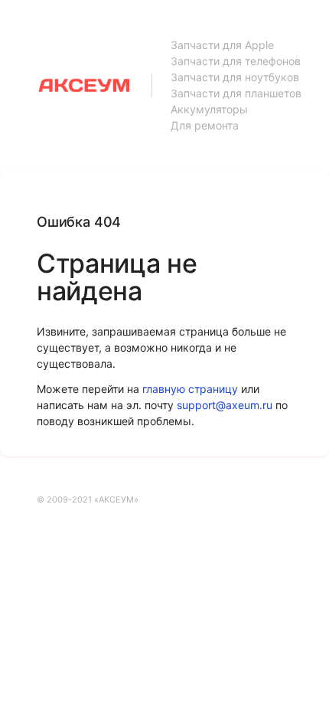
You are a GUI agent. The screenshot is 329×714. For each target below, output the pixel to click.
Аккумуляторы (209, 109)
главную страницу (190, 388)
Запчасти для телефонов (236, 60)
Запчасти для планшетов (236, 93)
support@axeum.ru (224, 404)
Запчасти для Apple (222, 44)
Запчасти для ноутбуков (235, 77)
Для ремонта (205, 125)
